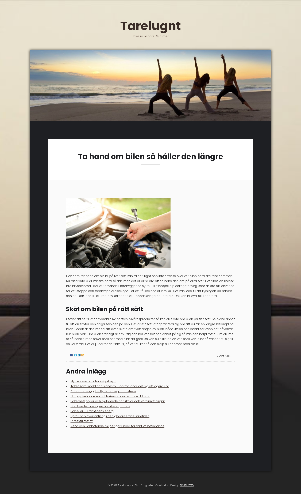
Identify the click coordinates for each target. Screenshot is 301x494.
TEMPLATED (187, 485)
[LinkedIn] (79, 355)
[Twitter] (75, 355)
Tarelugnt (150, 27)
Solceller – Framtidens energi (92, 411)
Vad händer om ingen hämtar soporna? (100, 406)
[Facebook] (71, 355)
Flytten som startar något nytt (93, 381)
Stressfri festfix (82, 421)
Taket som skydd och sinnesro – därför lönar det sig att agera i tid (120, 386)
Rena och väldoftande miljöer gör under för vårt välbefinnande (117, 426)
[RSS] (82, 355)
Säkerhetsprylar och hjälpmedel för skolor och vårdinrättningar (118, 401)
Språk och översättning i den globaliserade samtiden (110, 416)
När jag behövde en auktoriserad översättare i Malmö (110, 396)
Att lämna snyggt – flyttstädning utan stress (103, 391)
